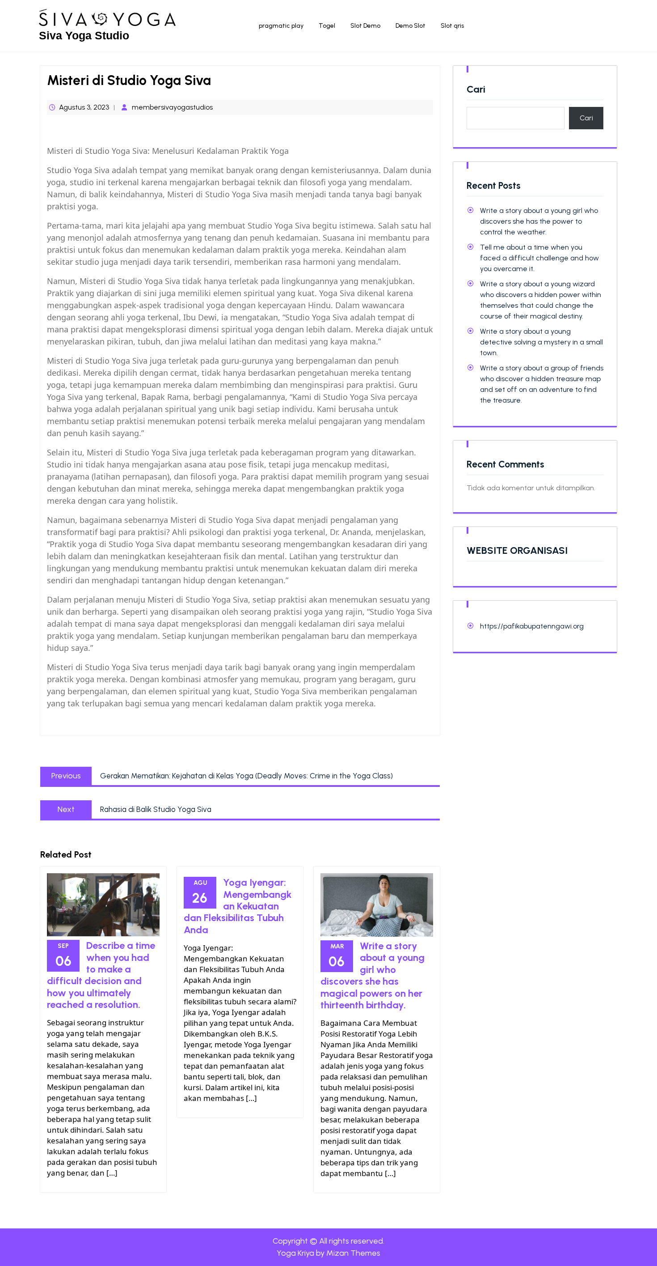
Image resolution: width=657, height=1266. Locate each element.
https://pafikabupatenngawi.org (532, 626)
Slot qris (452, 26)
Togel (327, 26)
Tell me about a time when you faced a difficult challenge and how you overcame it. (539, 258)
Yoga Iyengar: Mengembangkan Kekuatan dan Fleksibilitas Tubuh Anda (237, 906)
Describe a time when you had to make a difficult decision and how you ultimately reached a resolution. (101, 975)
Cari (476, 89)
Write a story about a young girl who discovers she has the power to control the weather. (539, 221)
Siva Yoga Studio (84, 35)
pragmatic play (281, 26)
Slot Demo (365, 26)
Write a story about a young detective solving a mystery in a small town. (541, 342)
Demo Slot (410, 26)
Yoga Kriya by (328, 1253)
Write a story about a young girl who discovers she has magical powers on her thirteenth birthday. (372, 975)
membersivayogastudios (172, 107)
